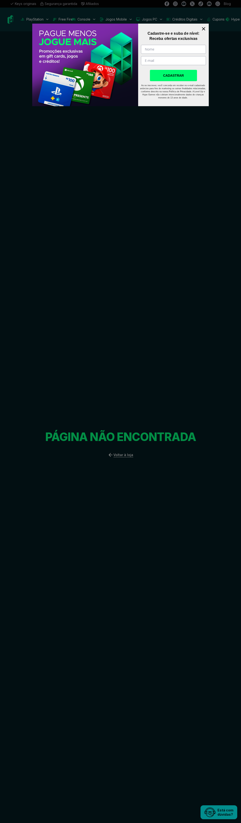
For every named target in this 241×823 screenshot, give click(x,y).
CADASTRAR (173, 75)
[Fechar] (203, 28)
